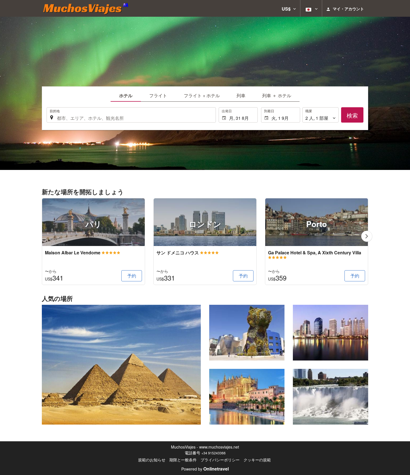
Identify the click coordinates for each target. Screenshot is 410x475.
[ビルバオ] (246, 332)
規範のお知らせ (151, 459)
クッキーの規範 (257, 459)
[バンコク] (330, 332)
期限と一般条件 (183, 459)
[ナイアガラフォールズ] (330, 397)
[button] (289, 8)
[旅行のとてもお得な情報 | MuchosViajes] (87, 8)
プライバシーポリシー (220, 459)
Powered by (205, 469)
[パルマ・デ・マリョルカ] (246, 397)
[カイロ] (121, 365)
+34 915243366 (213, 452)
